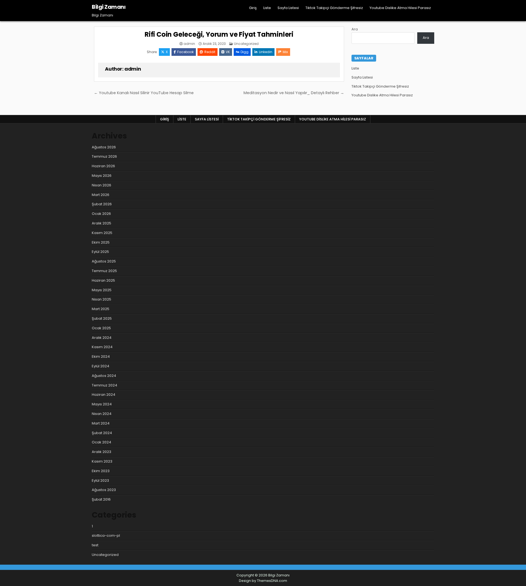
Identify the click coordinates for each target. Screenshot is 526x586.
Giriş (253, 7)
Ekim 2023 (101, 471)
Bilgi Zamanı (108, 7)
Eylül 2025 (100, 251)
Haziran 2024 (103, 394)
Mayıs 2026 (102, 175)
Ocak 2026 (101, 213)
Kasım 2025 (102, 232)
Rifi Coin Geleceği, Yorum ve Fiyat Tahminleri (219, 34)
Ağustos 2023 (104, 489)
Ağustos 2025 (104, 261)
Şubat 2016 (101, 499)
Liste (267, 7)
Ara (354, 29)
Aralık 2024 (102, 337)
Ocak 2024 (101, 442)
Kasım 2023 (102, 461)
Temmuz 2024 (104, 385)
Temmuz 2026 (104, 156)
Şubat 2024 (102, 432)
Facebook (185, 52)
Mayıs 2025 (102, 290)
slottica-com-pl (106, 535)
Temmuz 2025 (104, 270)
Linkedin (265, 52)
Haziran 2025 (103, 280)
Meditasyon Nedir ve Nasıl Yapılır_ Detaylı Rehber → (294, 93)
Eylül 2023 (100, 480)
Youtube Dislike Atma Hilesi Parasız (400, 7)
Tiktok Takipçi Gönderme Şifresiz (334, 7)
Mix (285, 52)
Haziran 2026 (103, 166)
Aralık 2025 (101, 223)
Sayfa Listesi (288, 7)
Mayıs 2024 (102, 404)
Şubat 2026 (102, 204)
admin (189, 43)
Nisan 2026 (101, 185)
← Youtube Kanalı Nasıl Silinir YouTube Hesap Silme (144, 93)
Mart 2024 (101, 423)
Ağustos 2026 (104, 147)
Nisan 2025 (101, 299)
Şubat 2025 (102, 318)
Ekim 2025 (101, 242)
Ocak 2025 (101, 328)
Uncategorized (246, 43)
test (95, 545)
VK (228, 52)
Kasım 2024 (102, 347)
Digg (244, 52)
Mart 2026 (100, 194)
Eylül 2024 (100, 366)
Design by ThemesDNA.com (263, 580)
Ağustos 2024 (104, 375)
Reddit (209, 52)
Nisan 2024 (102, 413)
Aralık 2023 (101, 451)
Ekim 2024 (101, 356)
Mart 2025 (100, 308)
